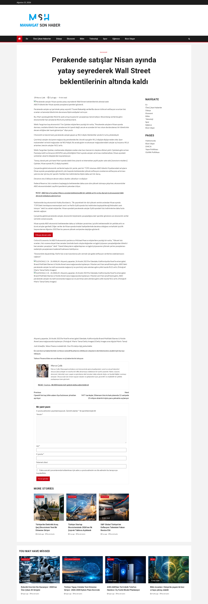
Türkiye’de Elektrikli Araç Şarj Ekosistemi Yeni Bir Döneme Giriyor (47, 527)
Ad (38, 446)
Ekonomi (71, 39)
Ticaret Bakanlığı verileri (82, 109)
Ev (27, 39)
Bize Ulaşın (130, 39)
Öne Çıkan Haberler (42, 39)
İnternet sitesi (42, 462)
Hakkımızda (150, 140)
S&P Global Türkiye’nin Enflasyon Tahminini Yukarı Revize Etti (113, 527)
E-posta (40, 454)
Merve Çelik (41, 98)
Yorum (39, 414)
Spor (105, 39)
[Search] (189, 39)
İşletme (111, 559)
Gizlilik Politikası (152, 152)
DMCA (148, 146)
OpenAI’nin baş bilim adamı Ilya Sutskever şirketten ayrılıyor (55, 395)
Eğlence (116, 39)
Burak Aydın (51, 534)
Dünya (59, 39)
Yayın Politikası (151, 149)
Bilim (82, 39)
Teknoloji (93, 39)
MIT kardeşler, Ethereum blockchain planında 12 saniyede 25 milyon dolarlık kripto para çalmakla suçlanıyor (105, 395)
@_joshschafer (86, 346)
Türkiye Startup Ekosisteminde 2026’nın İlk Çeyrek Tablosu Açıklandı (80, 527)
